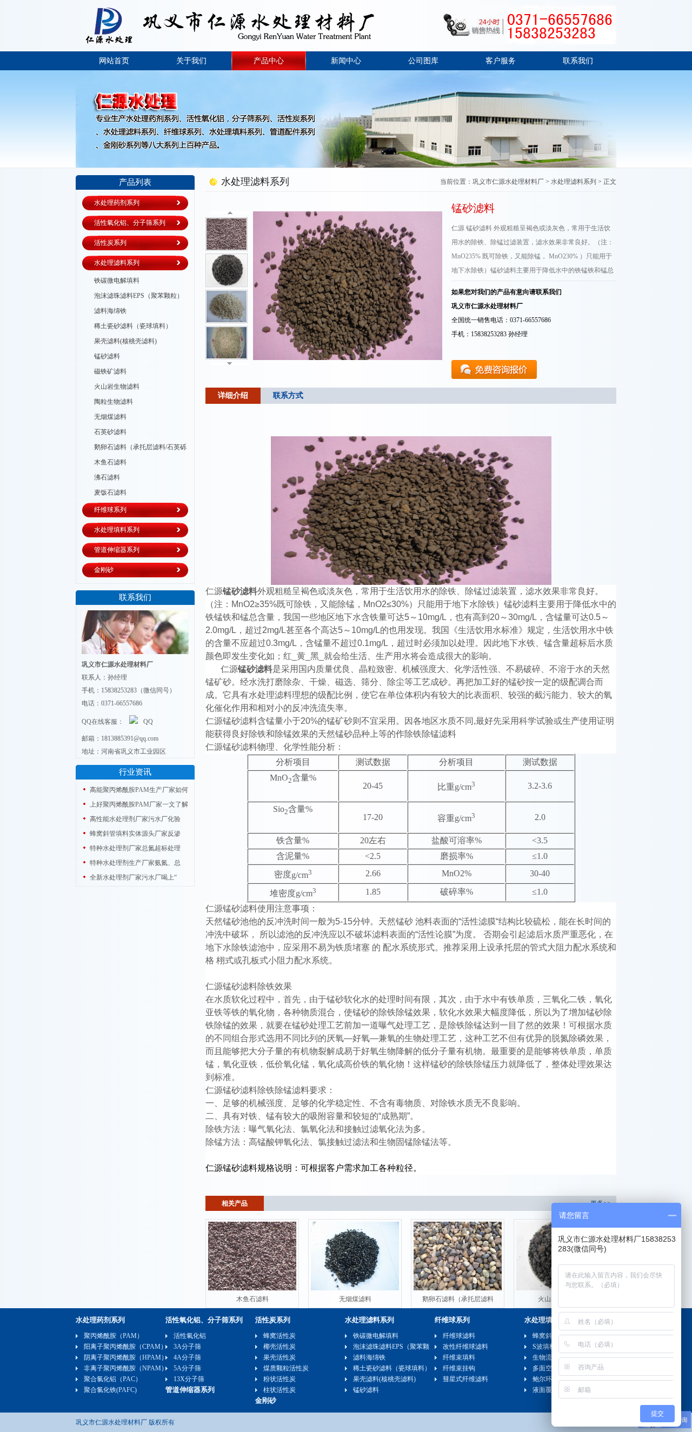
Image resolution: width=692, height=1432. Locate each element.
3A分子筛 (187, 1346)
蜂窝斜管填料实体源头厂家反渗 (135, 833)
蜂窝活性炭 (279, 1336)
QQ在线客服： (103, 721)
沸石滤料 (107, 477)
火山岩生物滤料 (116, 386)
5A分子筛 (187, 1368)
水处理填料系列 (116, 530)
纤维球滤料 (459, 1336)
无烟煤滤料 (110, 417)
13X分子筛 (189, 1379)
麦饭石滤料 (110, 492)
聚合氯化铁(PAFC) (110, 1390)
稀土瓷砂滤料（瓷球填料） (133, 326)
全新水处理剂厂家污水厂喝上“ (133, 877)
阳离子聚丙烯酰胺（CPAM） (125, 1346)
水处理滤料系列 (116, 263)
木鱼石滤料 (110, 462)
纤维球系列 (110, 510)
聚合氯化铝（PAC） (113, 1379)
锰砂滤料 (107, 356)
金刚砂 (104, 570)
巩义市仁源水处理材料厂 (508, 181)
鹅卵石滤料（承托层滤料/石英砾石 (134, 447)
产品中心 (269, 61)
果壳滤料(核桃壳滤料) (125, 341)
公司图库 (423, 61)
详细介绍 (233, 395)
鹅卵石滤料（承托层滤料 (458, 1299)
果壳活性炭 (279, 1357)
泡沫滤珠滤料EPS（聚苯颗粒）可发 (132, 296)
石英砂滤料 (110, 432)
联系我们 (578, 61)
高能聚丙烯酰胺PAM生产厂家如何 (139, 790)
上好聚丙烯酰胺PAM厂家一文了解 (139, 804)
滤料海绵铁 (110, 311)
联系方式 (288, 395)
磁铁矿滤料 (110, 371)
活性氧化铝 (190, 1336)
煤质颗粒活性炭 (286, 1368)
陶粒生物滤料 (113, 401)
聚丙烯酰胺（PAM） (113, 1336)
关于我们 (191, 61)
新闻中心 (346, 61)
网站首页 (114, 61)
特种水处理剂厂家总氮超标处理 (135, 848)
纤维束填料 (459, 1357)
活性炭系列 (110, 243)
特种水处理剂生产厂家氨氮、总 (135, 863)
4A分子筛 (187, 1357)
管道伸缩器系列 (116, 550)
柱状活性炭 (279, 1390)
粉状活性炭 (279, 1379)
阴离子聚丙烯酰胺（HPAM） (126, 1357)
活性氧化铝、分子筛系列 (129, 223)
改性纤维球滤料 (465, 1346)
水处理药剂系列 (116, 203)
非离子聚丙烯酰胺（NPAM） (126, 1368)
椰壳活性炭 (279, 1346)
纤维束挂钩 (459, 1368)
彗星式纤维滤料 (465, 1379)
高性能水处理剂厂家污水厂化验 (135, 819)
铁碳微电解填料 (116, 280)
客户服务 (500, 61)
